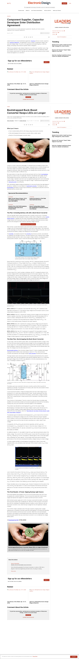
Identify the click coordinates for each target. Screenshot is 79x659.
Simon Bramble (10, 120)
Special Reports (47, 10)
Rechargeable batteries (12, 350)
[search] (10, 3)
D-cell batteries (44, 174)
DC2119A (11, 233)
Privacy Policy (35, 656)
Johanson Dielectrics (14, 42)
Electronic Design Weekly (36, 10)
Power (8, 106)
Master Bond (55, 32)
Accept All (73, 656)
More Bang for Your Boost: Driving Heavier (36, 410)
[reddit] (30, 37)
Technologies (21, 10)
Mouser (54, 34)
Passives (9, 16)
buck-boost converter (32, 186)
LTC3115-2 (28, 233)
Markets (28, 10)
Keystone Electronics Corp (57, 30)
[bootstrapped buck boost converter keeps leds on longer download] (28, 535)
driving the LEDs (12, 182)
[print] (48, 37)
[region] (39, 657)
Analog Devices (23, 120)
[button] (8, 3)
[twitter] (28, 37)
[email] (32, 37)
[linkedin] (26, 37)
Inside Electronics (57, 10)
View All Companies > (62, 36)
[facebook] (24, 37)
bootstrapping (10, 187)
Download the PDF (14, 520)
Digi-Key (33, 41)
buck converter (32, 353)
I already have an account (28, 99)
